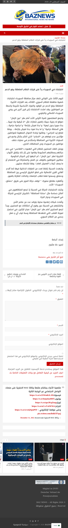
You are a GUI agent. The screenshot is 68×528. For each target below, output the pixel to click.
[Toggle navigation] (63, 33)
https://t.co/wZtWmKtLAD (42, 395)
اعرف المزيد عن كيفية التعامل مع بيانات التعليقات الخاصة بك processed (36, 374)
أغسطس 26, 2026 (58, 467)
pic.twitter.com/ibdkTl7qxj (49, 413)
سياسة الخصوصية (20, 524)
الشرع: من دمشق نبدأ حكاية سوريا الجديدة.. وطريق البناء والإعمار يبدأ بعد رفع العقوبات (50, 464)
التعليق (59, 299)
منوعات (62, 439)
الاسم (60, 325)
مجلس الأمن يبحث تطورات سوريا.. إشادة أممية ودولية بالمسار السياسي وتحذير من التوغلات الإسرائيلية (19, 465)
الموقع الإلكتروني (56, 344)
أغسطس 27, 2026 (26, 469)
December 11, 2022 (27, 417)
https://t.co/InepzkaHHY (44, 399)
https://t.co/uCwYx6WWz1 (44, 406)
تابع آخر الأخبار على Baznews (50, 257)
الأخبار (61, 86)
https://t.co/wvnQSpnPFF (26, 410)
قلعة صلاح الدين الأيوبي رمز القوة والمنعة (49, 275)
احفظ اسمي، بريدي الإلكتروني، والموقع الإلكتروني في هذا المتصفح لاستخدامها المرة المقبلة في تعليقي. (35, 357)
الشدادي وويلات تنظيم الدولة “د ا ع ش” (16, 275)
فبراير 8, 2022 (59, 93)
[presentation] (4, 440)
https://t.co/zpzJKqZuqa (46, 402)
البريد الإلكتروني (55, 335)
